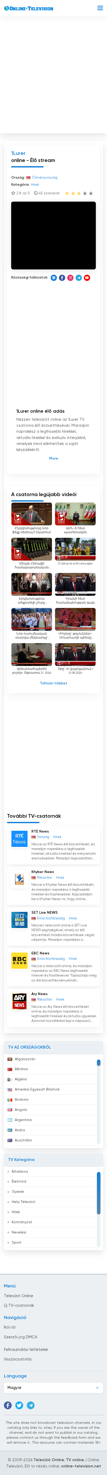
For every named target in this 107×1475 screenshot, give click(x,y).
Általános (20, 1171)
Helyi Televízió (23, 1202)
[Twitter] (19, 1405)
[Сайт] (54, 278)
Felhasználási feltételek (26, 1350)
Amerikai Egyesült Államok (37, 1089)
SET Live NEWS (44, 912)
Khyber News (42, 872)
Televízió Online (18, 1296)
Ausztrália (23, 1140)
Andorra (21, 1099)
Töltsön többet (53, 683)
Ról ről (9, 1327)
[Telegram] (79, 278)
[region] (53, 1101)
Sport (16, 1242)
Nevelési (19, 1232)
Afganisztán (25, 1059)
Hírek (16, 1212)
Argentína (23, 1120)
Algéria (21, 1079)
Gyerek (18, 1192)
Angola (21, 1110)
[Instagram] (70, 278)
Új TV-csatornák (19, 1306)
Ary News (39, 994)
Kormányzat (22, 1222)
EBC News (40, 953)
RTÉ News (40, 831)
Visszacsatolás (18, 1359)
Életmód (19, 1181)
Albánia (21, 1069)
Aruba (20, 1130)
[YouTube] (87, 278)
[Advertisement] (53, 76)
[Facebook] (62, 278)
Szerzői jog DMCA (20, 1337)
